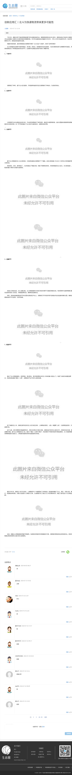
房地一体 (53, 9)
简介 (15, 749)
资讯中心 (15, 15)
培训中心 (49, 751)
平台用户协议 (17, 752)
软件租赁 (33, 751)
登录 (43, 726)
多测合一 (47, 9)
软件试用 (33, 754)
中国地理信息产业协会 (50, 767)
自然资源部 (30, 767)
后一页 (40, 717)
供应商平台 (16, 754)
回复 (67, 576)
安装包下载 (41, 754)
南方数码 (60, 767)
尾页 (46, 717)
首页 (10, 15)
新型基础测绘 (40, 9)
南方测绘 (68, 767)
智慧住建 (33, 9)
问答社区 (41, 751)
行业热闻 (21, 15)
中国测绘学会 (39, 767)
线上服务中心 (41, 757)
